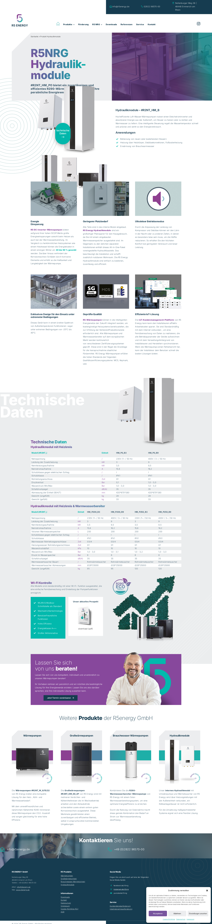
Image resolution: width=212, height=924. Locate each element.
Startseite (34, 36)
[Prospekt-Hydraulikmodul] (85, 607)
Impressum (190, 919)
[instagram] (198, 23)
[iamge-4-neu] (179, 740)
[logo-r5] (20, 15)
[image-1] (32, 740)
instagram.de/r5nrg (121, 889)
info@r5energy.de (23, 887)
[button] (207, 890)
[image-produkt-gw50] (81, 740)
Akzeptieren (158, 913)
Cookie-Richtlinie (169, 919)
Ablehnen (177, 913)
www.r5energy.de (23, 890)
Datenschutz (181, 919)
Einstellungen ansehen (198, 913)
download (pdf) (85, 628)
